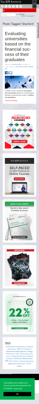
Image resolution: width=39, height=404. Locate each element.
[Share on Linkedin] (14, 73)
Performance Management (16, 351)
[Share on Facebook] (6, 73)
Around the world (22, 67)
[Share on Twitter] (10, 73)
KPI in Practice (14, 361)
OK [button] (17, 394)
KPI (6, 69)
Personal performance (26, 361)
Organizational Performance (16, 364)
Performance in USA (12, 354)
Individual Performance (19, 356)
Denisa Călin (16, 64)
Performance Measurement (23, 358)
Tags (7, 343)
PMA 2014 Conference (24, 349)
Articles (30, 67)
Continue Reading (11, 100)
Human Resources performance (16, 346)
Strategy (30, 351)
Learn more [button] (18, 388)
